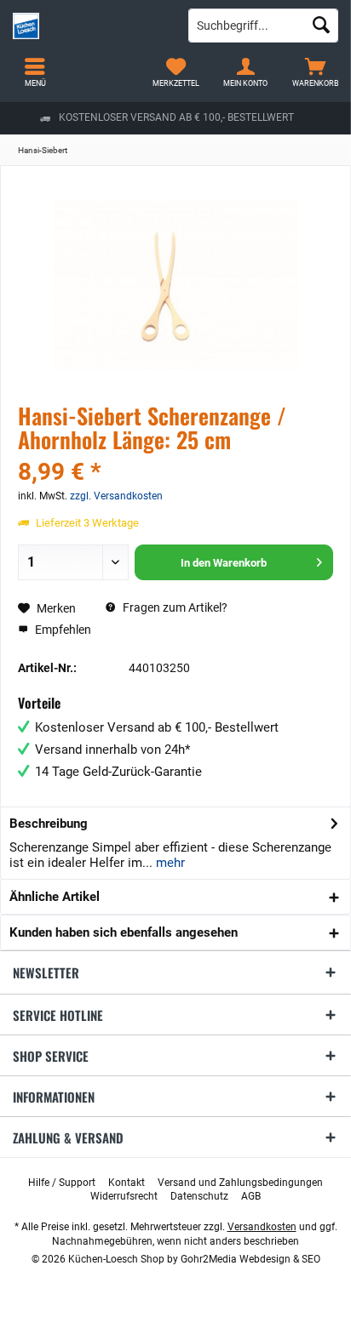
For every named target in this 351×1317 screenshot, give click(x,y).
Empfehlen (61, 629)
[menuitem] (316, 72)
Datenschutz (199, 1196)
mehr (168, 862)
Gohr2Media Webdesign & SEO (250, 1259)
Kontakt (126, 1183)
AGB (251, 1196)
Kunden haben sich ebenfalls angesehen (123, 932)
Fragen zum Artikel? (173, 607)
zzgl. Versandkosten (116, 496)
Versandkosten (261, 1227)
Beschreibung (48, 823)
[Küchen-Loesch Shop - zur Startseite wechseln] (88, 26)
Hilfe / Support (61, 1183)
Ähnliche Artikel (54, 896)
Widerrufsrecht (124, 1196)
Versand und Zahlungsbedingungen (240, 1183)
